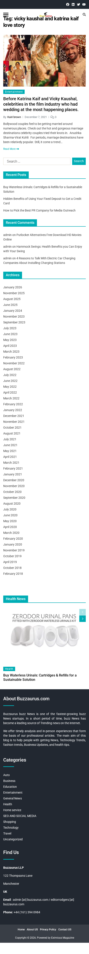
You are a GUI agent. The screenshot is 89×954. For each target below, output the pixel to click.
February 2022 (13, 404)
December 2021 (13, 416)
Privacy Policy (48, 929)
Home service (12, 810)
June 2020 (10, 515)
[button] (82, 618)
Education (10, 786)
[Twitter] (78, 4)
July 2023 (9, 328)
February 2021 (13, 468)
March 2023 (11, 351)
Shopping (9, 821)
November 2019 (14, 550)
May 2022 (10, 386)
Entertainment (14, 91)
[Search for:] (36, 162)
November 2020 (14, 486)
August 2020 (12, 503)
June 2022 (10, 381)
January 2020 (12, 544)
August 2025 (12, 299)
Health (9, 668)
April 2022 (10, 392)
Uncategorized (13, 839)
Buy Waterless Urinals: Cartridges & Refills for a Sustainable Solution (40, 677)
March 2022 (11, 398)
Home (21, 929)
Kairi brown (14, 117)
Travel (7, 833)
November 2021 (14, 421)
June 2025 (10, 305)
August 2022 (12, 369)
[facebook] (68, 4)
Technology (11, 827)
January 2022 (12, 410)
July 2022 (9, 375)
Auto (6, 775)
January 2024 (12, 310)
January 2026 (12, 287)
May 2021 (10, 451)
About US (32, 929)
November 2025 (14, 293)
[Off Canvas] (5, 14)
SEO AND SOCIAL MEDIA (19, 816)
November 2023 (14, 316)
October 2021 (12, 427)
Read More (9, 148)
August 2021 (12, 433)
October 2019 (12, 556)
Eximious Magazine (62, 937)
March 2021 (11, 462)
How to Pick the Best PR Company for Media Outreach (39, 210)
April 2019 (10, 562)
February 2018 (13, 573)
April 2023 (10, 345)
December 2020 (13, 480)
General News (12, 798)
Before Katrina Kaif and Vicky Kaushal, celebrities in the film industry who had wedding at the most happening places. (41, 104)
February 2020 (13, 538)
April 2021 (10, 456)
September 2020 (14, 497)
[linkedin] (73, 4)
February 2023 (13, 357)
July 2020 (9, 509)
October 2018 (12, 568)
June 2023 (10, 334)
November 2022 (14, 363)
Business (9, 781)
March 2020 (11, 532)
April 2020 (10, 527)
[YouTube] (84, 4)
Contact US (64, 929)
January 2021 (12, 474)
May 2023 (10, 340)
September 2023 (14, 322)
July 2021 (9, 439)
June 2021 (10, 445)
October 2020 (12, 492)
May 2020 (10, 521)
